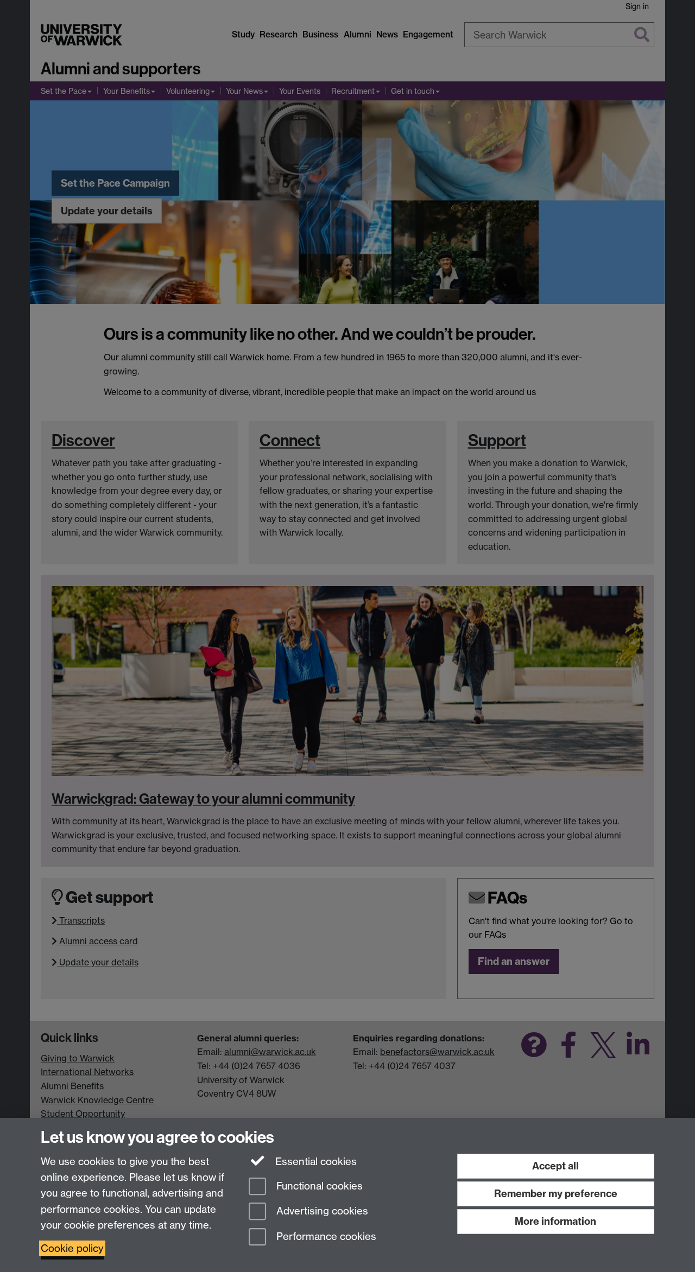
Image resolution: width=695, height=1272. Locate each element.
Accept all (555, 1166)
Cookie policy (72, 1248)
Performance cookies (325, 1237)
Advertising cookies (321, 1211)
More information (555, 1221)
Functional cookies (318, 1186)
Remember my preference (555, 1193)
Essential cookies (315, 1161)
